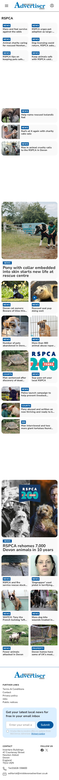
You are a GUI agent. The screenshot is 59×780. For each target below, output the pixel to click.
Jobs (5, 698)
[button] (6, 6)
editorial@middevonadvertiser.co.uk (28, 773)
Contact (7, 692)
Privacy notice (38, 733)
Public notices (10, 702)
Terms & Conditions (13, 689)
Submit (45, 725)
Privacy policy (10, 695)
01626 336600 (19, 768)
